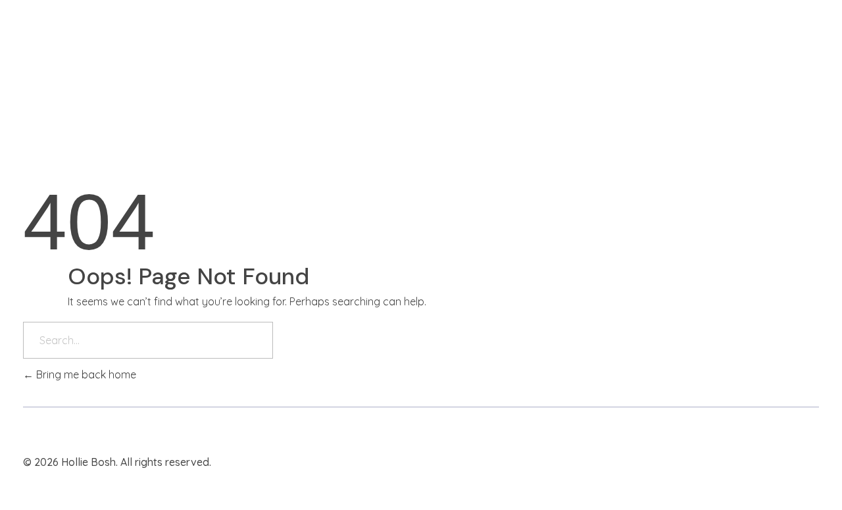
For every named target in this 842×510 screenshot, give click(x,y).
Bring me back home (85, 374)
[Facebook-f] (787, 462)
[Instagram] (764, 462)
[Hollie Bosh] (69, 42)
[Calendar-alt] (810, 462)
